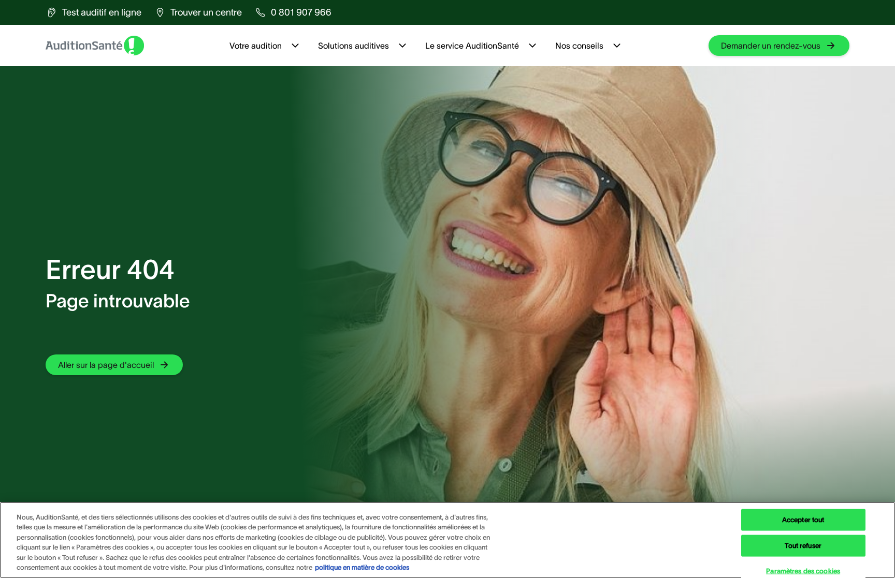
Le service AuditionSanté (472, 45)
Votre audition (255, 45)
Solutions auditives (353, 45)
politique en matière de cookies (362, 567)
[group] (93, 12)
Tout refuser (803, 546)
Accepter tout (803, 520)
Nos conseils (579, 45)
